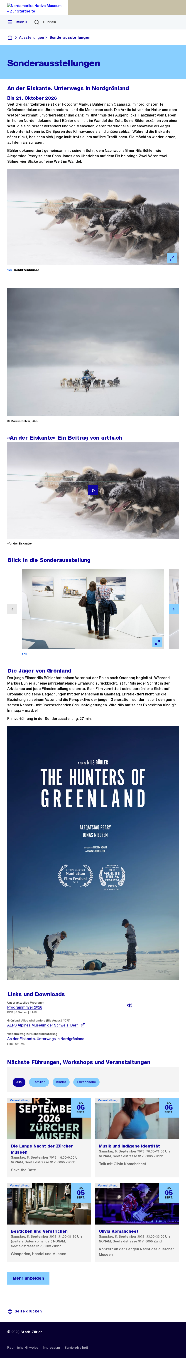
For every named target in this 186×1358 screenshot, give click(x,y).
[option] (19, 1082)
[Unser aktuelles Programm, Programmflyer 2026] (130, 1005)
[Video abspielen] (93, 490)
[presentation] (128, 1023)
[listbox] (93, 1082)
